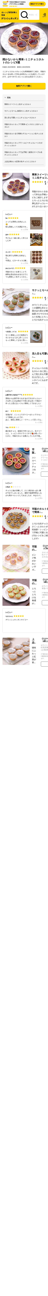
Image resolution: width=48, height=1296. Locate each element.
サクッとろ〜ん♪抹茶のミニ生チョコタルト (21, 111)
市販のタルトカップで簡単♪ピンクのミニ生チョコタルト (23, 125)
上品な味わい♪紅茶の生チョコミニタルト (20, 161)
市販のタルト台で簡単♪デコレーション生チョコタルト (23, 134)
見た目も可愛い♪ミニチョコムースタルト (20, 117)
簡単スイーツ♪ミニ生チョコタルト (17, 104)
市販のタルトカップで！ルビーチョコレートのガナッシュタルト (23, 144)
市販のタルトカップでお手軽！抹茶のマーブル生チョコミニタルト (23, 153)
